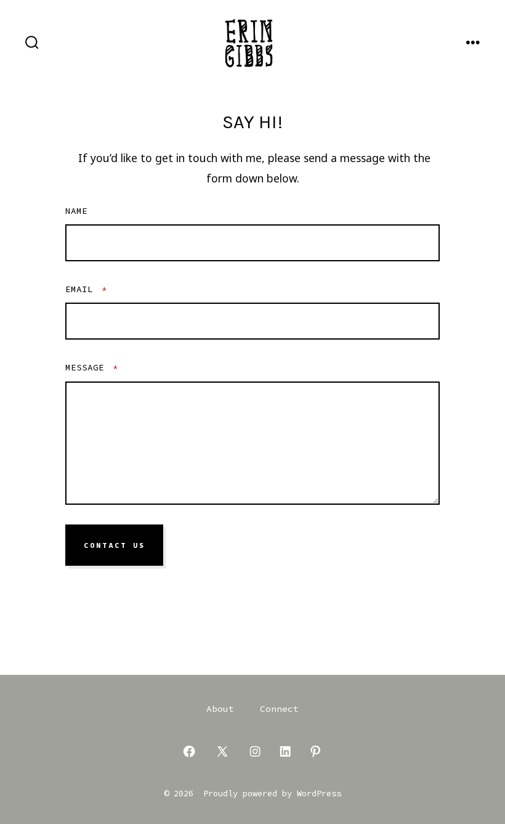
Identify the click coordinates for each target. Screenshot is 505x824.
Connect (279, 708)
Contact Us (114, 545)
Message (91, 367)
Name (76, 210)
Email (86, 289)
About (220, 708)
